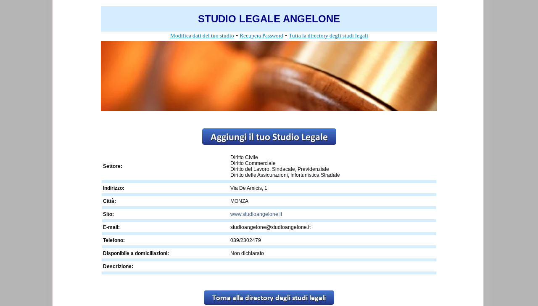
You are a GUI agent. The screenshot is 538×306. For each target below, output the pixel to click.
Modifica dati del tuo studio (202, 35)
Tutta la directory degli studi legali (328, 35)
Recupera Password (261, 35)
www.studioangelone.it (256, 214)
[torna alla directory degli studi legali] (269, 302)
